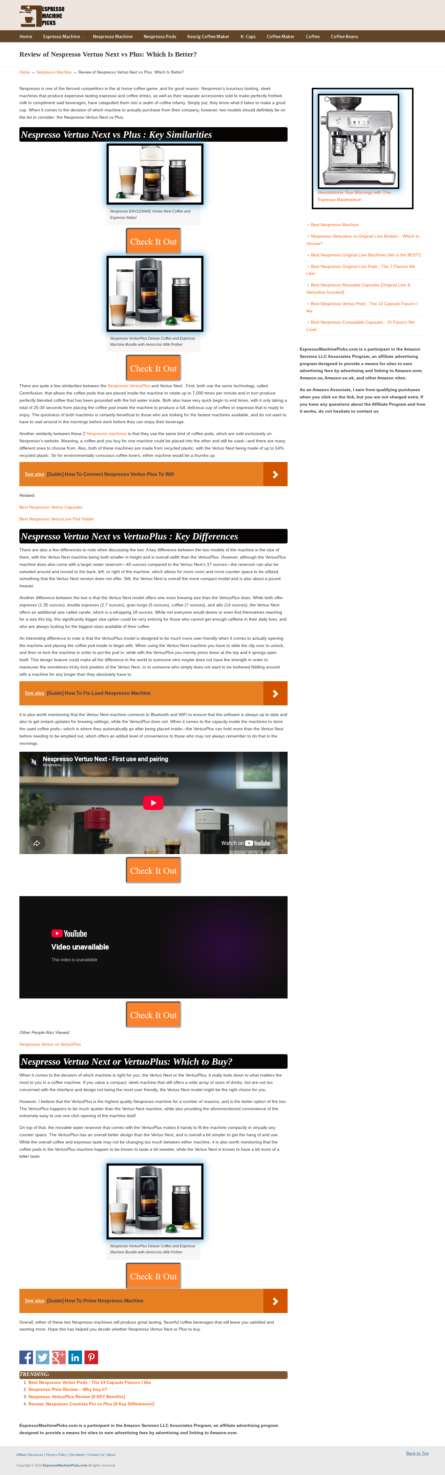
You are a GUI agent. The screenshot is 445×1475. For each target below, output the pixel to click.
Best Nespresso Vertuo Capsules (50, 507)
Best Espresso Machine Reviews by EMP (42, 15)
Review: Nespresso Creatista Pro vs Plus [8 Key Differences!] (91, 1403)
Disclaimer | (78, 1455)
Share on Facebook (26, 1357)
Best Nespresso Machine (335, 224)
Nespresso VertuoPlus (129, 385)
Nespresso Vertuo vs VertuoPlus (50, 1044)
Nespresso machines (107, 433)
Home (24, 72)
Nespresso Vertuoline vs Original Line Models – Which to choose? (362, 240)
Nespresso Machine (54, 72)
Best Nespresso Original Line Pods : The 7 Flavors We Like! (360, 270)
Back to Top (417, 1453)
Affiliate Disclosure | (31, 1455)
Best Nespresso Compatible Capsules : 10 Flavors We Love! (360, 326)
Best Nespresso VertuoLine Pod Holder (56, 518)
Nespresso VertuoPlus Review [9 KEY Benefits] (76, 1396)
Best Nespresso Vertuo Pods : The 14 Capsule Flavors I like (89, 1382)
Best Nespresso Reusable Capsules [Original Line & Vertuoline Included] (358, 288)
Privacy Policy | (58, 1455)
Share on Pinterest (91, 1357)
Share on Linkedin (75, 1357)
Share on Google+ (59, 1357)
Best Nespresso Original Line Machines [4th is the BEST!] (366, 254)
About (111, 1455)
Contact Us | (97, 1455)
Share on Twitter (42, 1357)
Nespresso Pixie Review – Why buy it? (67, 1389)
